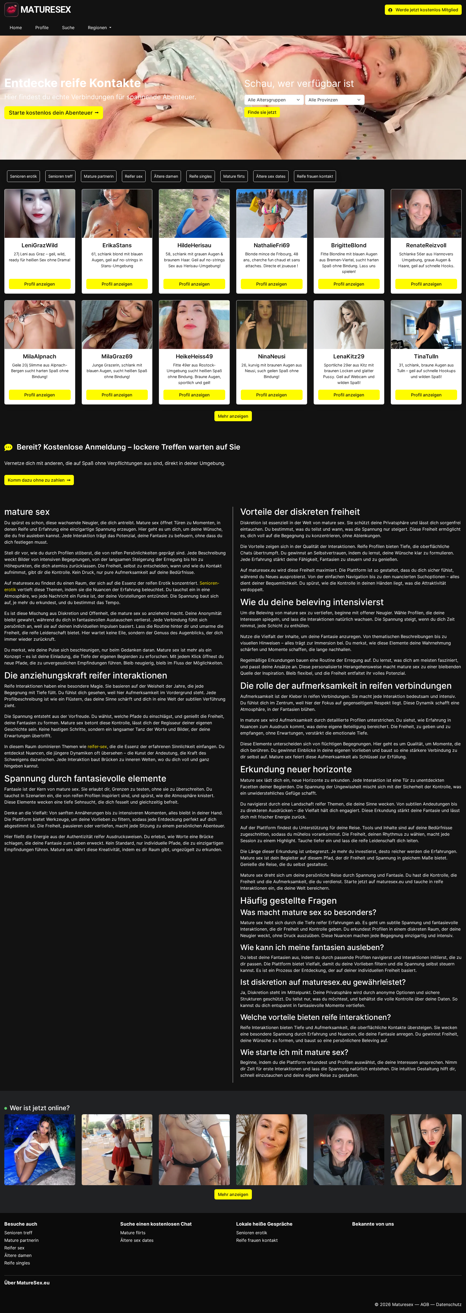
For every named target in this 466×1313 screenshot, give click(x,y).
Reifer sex (134, 176)
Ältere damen (166, 176)
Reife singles (200, 176)
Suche (68, 27)
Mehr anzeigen (233, 416)
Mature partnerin (99, 176)
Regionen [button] (98, 27)
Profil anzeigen (39, 284)
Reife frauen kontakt (315, 176)
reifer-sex (97, 746)
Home (16, 27)
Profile (42, 27)
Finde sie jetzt (262, 112)
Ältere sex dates (271, 176)
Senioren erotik (23, 176)
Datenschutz (449, 1304)
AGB (424, 1304)
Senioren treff (60, 176)
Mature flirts (234, 176)
